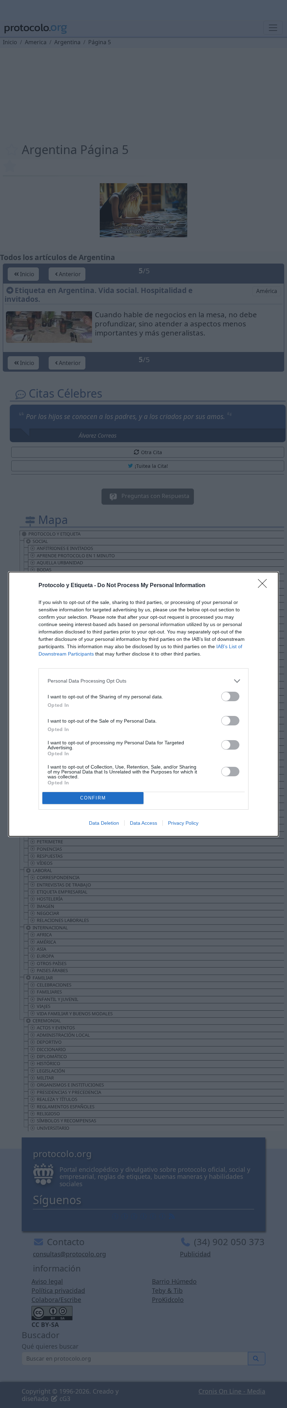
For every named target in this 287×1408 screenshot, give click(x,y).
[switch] (230, 696)
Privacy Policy (183, 823)
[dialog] (143, 704)
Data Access (143, 823)
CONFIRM (93, 798)
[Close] (264, 585)
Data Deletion (104, 823)
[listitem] (143, 681)
